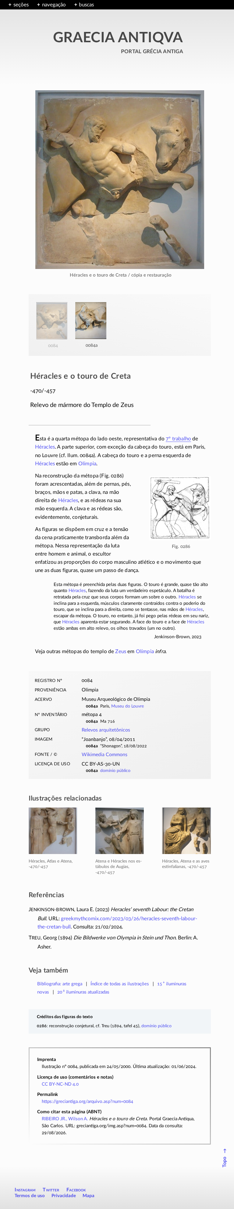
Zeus (120, 651)
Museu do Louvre (127, 706)
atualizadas (83, 992)
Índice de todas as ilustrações (119, 984)
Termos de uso (30, 1196)
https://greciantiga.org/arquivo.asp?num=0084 (87, 1101)
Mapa (88, 1196)
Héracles (45, 446)
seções (21, 4)
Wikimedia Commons (104, 754)
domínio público (115, 771)
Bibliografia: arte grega (59, 984)
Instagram (25, 1189)
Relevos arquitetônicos (106, 730)
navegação (54, 4)
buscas (86, 4)
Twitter (51, 1189)
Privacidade (63, 1196)
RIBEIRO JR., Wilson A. (65, 1119)
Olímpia (87, 463)
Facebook (76, 1189)
